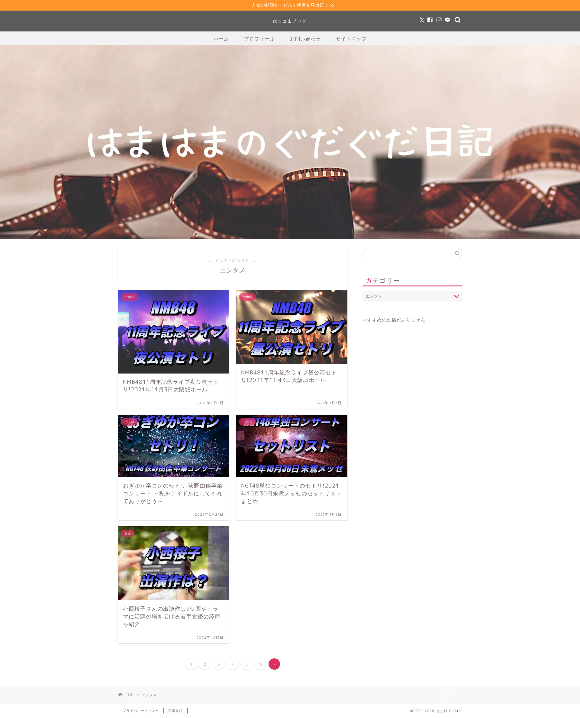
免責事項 (175, 710)
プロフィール (259, 39)
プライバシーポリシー (141, 710)
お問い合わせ (305, 39)
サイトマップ (351, 39)
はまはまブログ (290, 20)
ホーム (221, 39)
